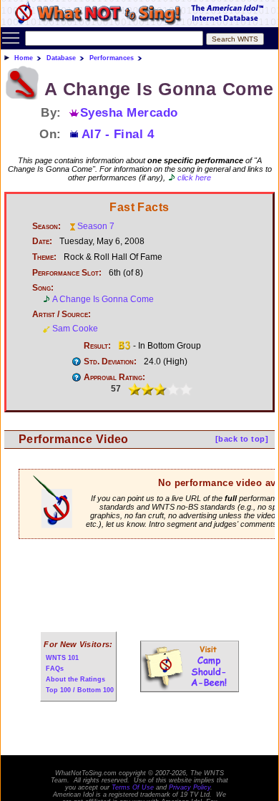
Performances (111, 58)
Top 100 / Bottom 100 (80, 690)
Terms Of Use (133, 787)
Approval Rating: (114, 377)
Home (23, 58)
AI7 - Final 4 (118, 134)
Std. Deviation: (110, 361)
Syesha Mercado (129, 112)
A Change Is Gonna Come (103, 299)
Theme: (44, 257)
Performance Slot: (67, 273)
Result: (97, 346)
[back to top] (241, 439)
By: (51, 112)
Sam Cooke (75, 329)
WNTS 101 (62, 657)
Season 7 (95, 226)
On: (50, 134)
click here (194, 177)
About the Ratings (75, 679)
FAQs (55, 668)
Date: (42, 241)
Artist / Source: (61, 314)
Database (61, 58)
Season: (46, 226)
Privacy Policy (189, 787)
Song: (43, 288)
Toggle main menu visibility (11, 37)
